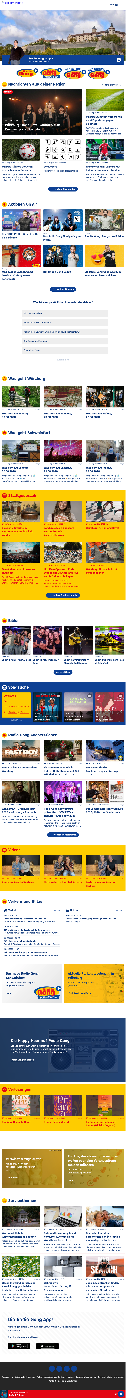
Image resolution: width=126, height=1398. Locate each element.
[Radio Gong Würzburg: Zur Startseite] (12, 4)
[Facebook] (52, 1369)
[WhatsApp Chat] (119, 60)
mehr (56, 910)
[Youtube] (67, 1369)
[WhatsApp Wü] (74, 1369)
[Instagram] (59, 1369)
